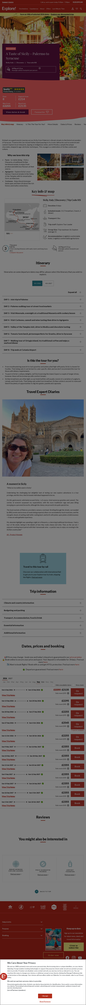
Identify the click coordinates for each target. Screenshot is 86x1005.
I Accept (45, 996)
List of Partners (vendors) (16, 990)
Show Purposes (45, 1001)
